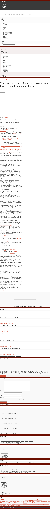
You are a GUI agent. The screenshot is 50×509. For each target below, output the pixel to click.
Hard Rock (12, 253)
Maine (4, 29)
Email (1, 395)
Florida (4, 27)
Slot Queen (25, 504)
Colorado (4, 23)
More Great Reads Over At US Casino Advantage (9, 325)
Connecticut (5, 24)
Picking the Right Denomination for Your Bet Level (9, 428)
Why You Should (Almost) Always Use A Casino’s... (10, 433)
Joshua (6, 117)
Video (2, 42)
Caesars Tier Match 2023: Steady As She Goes (8, 340)
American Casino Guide (5, 448)
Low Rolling (12, 502)
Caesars (18, 248)
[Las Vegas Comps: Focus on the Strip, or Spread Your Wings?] (2, 330)
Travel (2, 41)
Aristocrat (31, 499)
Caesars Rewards (3, 501)
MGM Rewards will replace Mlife (7, 152)
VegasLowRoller (11, 505)
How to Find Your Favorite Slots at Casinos (8, 418)
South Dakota (5, 39)
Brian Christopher (45, 499)
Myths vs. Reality (4, 18)
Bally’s (15, 251)
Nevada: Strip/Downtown (8, 33)
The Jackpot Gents (4, 453)
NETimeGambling (4, 455)
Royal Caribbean (9, 504)
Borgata (6, 250)
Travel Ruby (7, 505)
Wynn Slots (19, 505)
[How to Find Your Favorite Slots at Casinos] (4, 417)
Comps (2, 19)
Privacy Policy (4, 3)
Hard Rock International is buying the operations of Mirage (9, 139)
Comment (2, 390)
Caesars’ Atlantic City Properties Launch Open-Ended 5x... (10, 356)
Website (2, 397)
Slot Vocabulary (30, 504)
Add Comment (2, 92)
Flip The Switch (4, 451)
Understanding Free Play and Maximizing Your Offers (9, 317)
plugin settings (35, 462)
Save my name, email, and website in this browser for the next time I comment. (18, 399)
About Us (3, 1)
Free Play (15, 501)
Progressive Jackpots (41, 502)
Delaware (5, 25)
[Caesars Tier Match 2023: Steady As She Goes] (2, 337)
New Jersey (5, 37)
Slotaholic (13, 504)
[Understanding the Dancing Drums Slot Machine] (4, 422)
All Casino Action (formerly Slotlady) (11, 499)
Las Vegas (47, 501)
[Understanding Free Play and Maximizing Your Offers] (2, 314)
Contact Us (3, 4)
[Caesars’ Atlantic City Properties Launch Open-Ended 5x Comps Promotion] (2, 353)
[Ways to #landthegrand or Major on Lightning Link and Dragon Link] (4, 412)
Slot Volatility (36, 504)
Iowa (4, 28)
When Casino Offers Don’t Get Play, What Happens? (15, 470)
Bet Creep (39, 499)
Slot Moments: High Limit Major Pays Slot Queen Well (11, 442)
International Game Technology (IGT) (33, 501)
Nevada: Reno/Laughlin (7, 32)
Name (1, 393)
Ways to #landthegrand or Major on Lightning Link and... (10, 413)
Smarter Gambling (3, 315)
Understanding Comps (5, 79)
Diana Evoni (9, 501)
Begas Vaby (3, 450)
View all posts (3, 376)
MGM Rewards (17, 502)
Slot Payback (3, 22)
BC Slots (3, 449)
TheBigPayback (42, 504)
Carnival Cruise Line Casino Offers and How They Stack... (10, 348)
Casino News (2, 338)
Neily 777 (27, 502)
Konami (43, 501)
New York (5, 34)
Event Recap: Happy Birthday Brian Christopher (10, 440)
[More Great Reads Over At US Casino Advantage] (2, 322)
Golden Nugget (12, 249)
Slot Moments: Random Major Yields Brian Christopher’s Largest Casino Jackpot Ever (17, 441)
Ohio (4, 36)
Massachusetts (5, 30)
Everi (13, 501)
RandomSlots (3, 504)
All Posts (3, 43)
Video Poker (16, 505)
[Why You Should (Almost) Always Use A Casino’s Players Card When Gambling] (4, 432)
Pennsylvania (5, 38)
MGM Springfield (8, 235)
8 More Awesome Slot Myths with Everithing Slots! (15, 467)
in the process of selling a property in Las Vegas (10, 134)
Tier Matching (4, 505)
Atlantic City (35, 499)
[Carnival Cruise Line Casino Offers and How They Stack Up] (2, 345)
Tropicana (7, 248)
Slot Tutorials (4, 20)
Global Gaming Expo (19, 501)
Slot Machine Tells (21, 504)
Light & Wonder (6, 502)
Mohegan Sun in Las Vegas (6, 225)
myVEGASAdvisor (4, 454)
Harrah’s (12, 248)
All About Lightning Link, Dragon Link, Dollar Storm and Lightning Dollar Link (19, 469)
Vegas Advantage (4, 456)
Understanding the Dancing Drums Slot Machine (9, 423)
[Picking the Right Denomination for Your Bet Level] (4, 427)
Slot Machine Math (17, 504)
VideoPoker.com (4, 457)
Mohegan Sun (8, 241)
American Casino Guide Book (22, 499)
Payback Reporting (32, 502)
